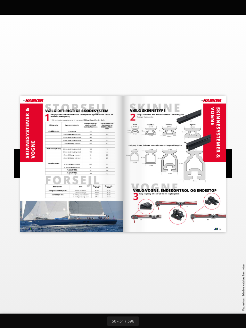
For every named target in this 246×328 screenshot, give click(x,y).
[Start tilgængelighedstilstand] (67, 7)
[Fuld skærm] (237, 7)
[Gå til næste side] (146, 321)
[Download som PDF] (38, 7)
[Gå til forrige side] (100, 321)
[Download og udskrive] (52, 7)
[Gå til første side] (86, 321)
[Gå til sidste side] (160, 321)
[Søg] (9, 7)
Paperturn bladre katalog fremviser (243, 287)
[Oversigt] (23, 7)
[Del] (222, 7)
